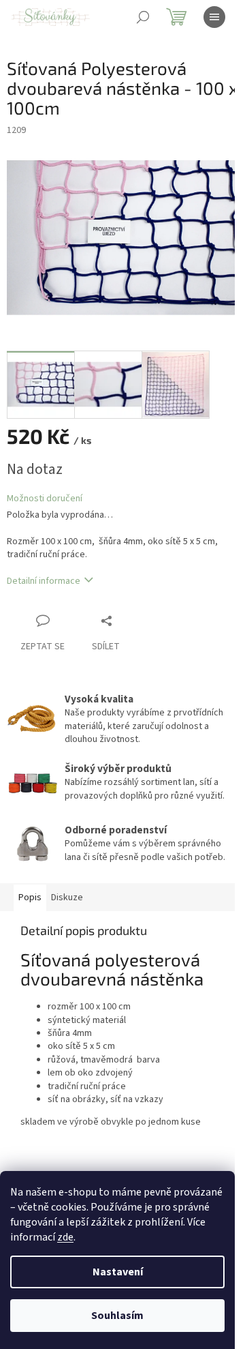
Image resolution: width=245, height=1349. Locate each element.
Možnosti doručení (44, 498)
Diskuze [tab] (67, 897)
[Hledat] (143, 17)
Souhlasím (117, 1315)
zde (65, 1237)
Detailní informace (43, 581)
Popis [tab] (30, 897)
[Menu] (214, 17)
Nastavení (118, 1271)
